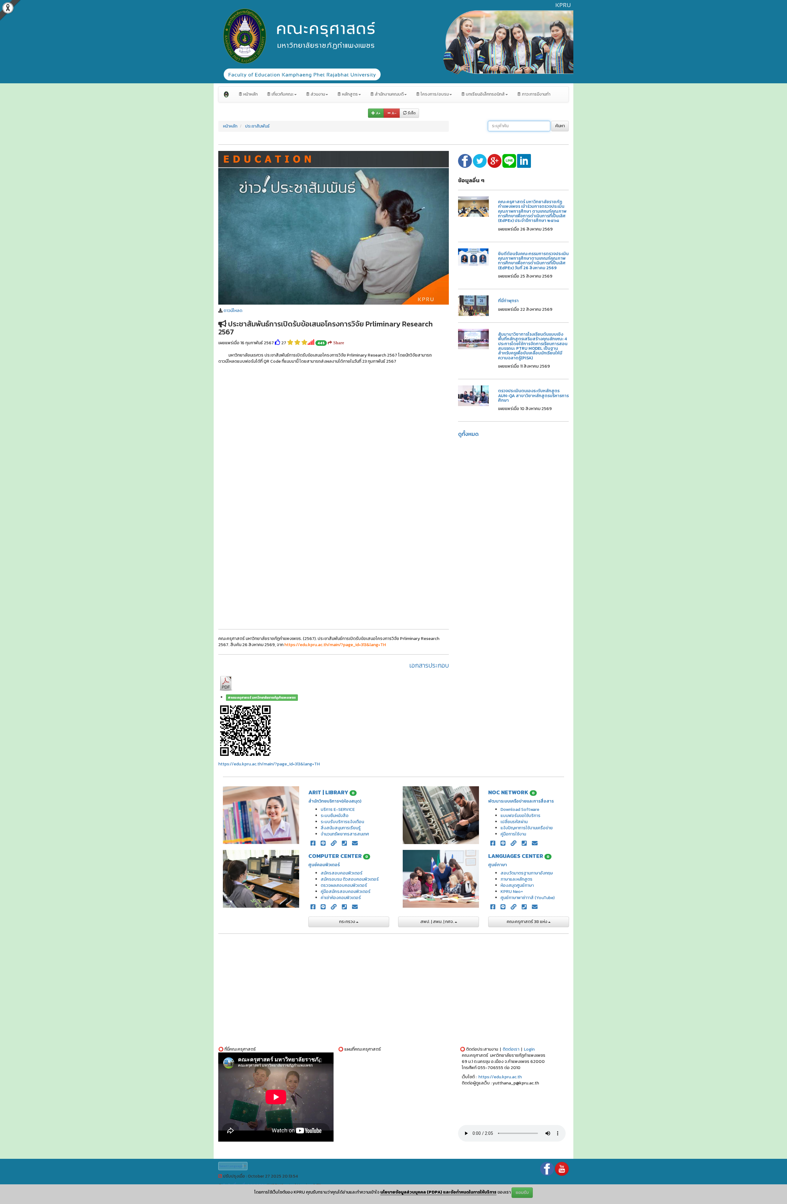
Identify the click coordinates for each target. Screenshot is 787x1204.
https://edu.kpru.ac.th (500, 1077)
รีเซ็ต (411, 113)
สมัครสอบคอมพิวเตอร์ (341, 873)
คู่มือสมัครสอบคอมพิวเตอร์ (345, 891)
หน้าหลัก (250, 94)
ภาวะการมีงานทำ (535, 94)
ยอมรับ (522, 1192)
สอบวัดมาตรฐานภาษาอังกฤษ (526, 873)
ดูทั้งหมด (468, 434)
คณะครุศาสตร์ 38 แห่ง (527, 921)
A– (394, 113)
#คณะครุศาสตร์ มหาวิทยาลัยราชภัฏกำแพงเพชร (262, 697)
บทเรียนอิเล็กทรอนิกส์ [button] (485, 94)
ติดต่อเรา (511, 1049)
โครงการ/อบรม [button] (434, 94)
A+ (378, 113)
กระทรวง (347, 921)
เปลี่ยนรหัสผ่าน (514, 822)
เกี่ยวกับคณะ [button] (282, 94)
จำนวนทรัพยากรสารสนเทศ (345, 834)
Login (529, 1049)
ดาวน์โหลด (232, 310)
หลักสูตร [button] (349, 94)
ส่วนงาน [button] (317, 94)
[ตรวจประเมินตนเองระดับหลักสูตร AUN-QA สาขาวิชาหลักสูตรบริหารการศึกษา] (473, 395)
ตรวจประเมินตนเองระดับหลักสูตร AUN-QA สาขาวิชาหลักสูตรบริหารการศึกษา (533, 396)
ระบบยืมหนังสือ (335, 815)
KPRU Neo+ (511, 891)
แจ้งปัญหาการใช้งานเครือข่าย (526, 828)
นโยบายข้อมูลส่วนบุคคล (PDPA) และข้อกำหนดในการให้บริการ (438, 1192)
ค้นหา (560, 126)
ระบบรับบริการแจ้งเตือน (342, 822)
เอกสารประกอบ (429, 665)
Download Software (519, 809)
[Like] (277, 343)
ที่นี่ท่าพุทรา (508, 301)
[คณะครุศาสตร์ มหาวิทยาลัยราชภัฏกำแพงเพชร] (226, 94)
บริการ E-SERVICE (338, 809)
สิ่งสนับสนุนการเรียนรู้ (341, 828)
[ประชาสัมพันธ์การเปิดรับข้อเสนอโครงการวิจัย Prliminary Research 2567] (333, 227)
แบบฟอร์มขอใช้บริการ (520, 815)
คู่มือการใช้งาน (513, 834)
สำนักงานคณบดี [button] (389, 94)
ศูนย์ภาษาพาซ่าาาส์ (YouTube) (527, 897)
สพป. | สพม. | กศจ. (437, 921)
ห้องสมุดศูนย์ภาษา (517, 885)
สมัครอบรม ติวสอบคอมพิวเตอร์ (350, 879)
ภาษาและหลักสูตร (516, 879)
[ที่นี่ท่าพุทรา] (473, 305)
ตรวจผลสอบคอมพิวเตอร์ (344, 885)
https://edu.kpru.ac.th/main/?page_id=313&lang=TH (269, 764)
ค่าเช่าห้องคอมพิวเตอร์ (341, 897)
